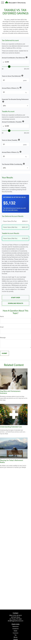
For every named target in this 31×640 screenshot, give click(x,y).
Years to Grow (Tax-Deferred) (12, 76)
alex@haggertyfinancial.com (15, 621)
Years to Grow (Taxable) (11, 140)
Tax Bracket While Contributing (13, 164)
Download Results (15, 303)
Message (3, 337)
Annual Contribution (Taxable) (13, 121)
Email (2, 327)
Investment (15, 628)
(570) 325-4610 (17, 615)
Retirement (15, 626)
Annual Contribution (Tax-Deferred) (15, 57)
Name (2, 316)
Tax (16, 635)
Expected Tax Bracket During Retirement (15, 100)
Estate (15, 631)
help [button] (26, 57)
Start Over (15, 298)
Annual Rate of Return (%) (12, 88)
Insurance (15, 633)
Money (15, 637)
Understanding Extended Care (11, 427)
